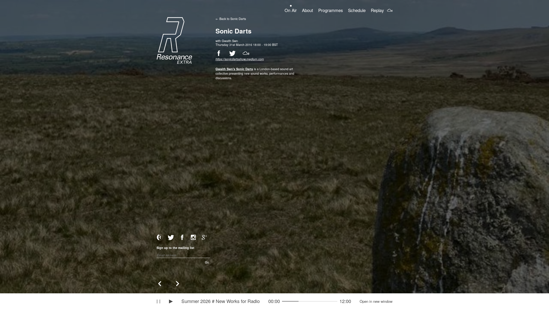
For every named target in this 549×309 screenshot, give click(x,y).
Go (207, 262)
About (307, 10)
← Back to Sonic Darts (231, 19)
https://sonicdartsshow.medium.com (240, 59)
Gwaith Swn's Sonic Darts (234, 69)
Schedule (357, 10)
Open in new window (376, 301)
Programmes (330, 10)
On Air (291, 10)
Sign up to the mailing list (175, 248)
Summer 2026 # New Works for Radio (220, 301)
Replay (377, 10)
